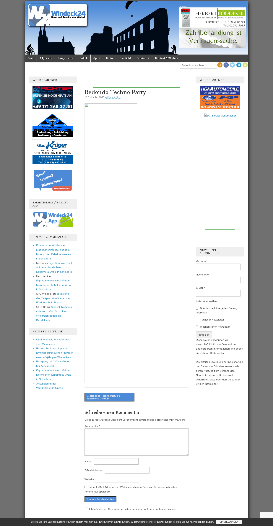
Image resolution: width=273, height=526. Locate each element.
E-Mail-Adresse (94, 470)
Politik (84, 58)
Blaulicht (125, 58)
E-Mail (200, 287)
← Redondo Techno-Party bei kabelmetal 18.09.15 (104, 397)
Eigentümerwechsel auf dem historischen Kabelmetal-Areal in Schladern (53, 254)
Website (89, 479)
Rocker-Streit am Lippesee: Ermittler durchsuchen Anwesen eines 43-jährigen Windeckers (54, 353)
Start (31, 58)
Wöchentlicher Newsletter (214, 326)
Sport (96, 58)
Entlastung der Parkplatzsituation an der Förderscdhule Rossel (53, 298)
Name (88, 461)
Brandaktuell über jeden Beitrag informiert (216, 310)
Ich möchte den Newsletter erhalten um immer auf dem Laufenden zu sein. (133, 509)
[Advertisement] (136, 82)
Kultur (110, 58)
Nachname (202, 274)
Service (141, 58)
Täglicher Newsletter (211, 319)
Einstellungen (229, 522)
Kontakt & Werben (166, 58)
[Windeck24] (136, 28)
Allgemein (46, 58)
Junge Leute (66, 58)
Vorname (201, 261)
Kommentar (92, 426)
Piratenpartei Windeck (49, 245)
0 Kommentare (113, 97)
